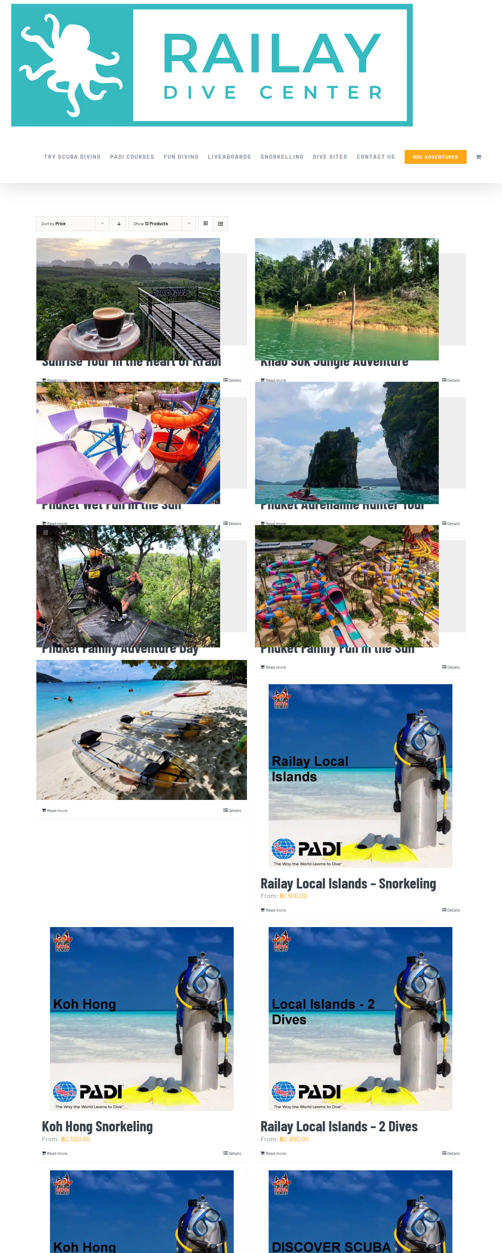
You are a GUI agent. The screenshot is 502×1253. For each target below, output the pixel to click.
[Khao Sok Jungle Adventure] (360, 299)
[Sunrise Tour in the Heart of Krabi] (141, 299)
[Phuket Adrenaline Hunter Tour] (360, 443)
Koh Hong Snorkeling (97, 1125)
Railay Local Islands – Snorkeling (348, 882)
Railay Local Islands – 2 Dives (339, 1125)
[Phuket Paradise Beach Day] (141, 730)
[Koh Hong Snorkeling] (141, 1019)
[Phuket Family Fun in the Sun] (360, 586)
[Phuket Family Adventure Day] (141, 586)
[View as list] (220, 223)
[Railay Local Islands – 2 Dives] (360, 1019)
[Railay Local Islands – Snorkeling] (360, 776)
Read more (276, 666)
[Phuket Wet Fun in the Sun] (141, 443)
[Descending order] (119, 223)
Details (453, 666)
